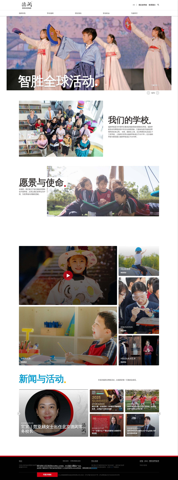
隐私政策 (94, 468)
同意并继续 (47, 475)
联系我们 (152, 5)
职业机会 (106, 13)
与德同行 (134, 13)
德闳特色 (22, 13)
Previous (148, 92)
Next (157, 92)
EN (134, 5)
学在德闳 (50, 13)
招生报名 (78, 13)
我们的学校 (143, 5)
